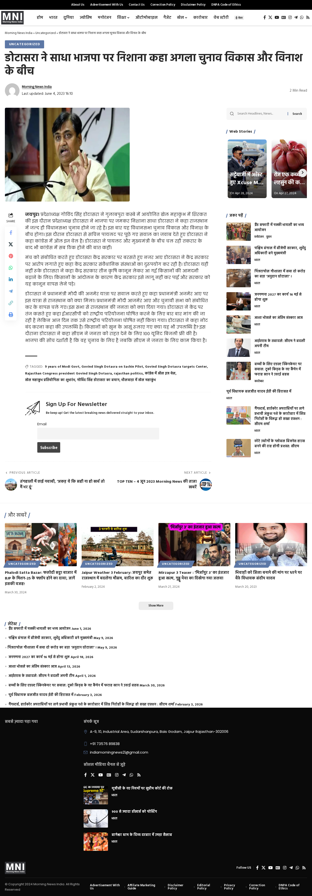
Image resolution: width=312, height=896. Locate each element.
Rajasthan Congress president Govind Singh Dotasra (68, 373)
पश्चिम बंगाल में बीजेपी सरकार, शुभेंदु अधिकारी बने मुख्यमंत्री (280, 250)
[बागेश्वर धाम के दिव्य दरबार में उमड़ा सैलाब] (96, 841)
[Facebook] (264, 17)
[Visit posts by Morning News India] (12, 90)
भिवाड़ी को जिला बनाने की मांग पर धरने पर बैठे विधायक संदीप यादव (268, 576)
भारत (257, 260)
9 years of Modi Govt (62, 367)
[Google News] (283, 17)
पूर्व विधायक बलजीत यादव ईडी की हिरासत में (258, 392)
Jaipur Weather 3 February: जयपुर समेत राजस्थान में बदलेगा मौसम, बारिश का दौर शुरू (117, 576)
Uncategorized (45, 33)
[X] (270, 17)
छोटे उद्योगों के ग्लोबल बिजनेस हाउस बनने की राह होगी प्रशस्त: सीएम (279, 444)
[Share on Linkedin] (11, 279)
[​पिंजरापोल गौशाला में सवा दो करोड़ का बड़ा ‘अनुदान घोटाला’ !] (238, 278)
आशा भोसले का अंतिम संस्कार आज (278, 318)
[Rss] (308, 17)
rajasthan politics (128, 373)
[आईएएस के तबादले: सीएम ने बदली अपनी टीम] (238, 348)
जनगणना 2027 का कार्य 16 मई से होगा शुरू (278, 297)
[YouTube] (276, 17)
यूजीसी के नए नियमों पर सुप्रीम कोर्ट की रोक (142, 788)
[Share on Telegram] (11, 291)
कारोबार (259, 381)
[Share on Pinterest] (11, 256)
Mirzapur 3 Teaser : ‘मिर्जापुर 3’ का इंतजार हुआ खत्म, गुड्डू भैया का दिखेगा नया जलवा (193, 576)
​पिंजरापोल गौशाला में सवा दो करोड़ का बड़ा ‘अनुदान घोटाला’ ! (279, 274)
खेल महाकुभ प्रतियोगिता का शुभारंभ (50, 380)
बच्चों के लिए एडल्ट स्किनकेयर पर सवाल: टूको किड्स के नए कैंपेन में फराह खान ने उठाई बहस (278, 369)
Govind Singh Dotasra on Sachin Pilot (112, 367)
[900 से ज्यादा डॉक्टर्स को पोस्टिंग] (96, 818)
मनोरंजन (259, 237)
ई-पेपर (239, 18)
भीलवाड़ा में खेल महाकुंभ (138, 380)
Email (42, 424)
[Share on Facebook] (11, 232)
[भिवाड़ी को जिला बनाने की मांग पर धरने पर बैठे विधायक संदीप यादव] (271, 544)
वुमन (269, 237)
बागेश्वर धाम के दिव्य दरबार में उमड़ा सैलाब (142, 835)
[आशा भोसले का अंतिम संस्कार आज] (238, 324)
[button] (11, 303)
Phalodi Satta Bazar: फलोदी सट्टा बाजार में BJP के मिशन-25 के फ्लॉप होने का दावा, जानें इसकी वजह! (41, 578)
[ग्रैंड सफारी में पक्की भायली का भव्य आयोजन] (238, 232)
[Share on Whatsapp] (11, 268)
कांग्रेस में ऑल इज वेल (160, 373)
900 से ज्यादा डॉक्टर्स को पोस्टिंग (134, 812)
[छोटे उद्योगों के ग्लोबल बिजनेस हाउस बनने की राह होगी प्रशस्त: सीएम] (238, 448)
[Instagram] (290, 17)
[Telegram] (296, 17)
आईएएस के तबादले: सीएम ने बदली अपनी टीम (279, 343)
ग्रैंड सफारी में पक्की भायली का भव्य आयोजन (279, 227)
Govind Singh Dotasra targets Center (176, 367)
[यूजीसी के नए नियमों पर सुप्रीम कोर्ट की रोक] (96, 795)
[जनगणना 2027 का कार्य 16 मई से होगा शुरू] (238, 301)
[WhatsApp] (302, 17)
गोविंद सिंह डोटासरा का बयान (98, 380)
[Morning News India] (15, 868)
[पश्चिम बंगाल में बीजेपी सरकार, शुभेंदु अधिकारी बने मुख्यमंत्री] (238, 255)
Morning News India (18, 33)
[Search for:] (261, 114)
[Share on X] (11, 244)
